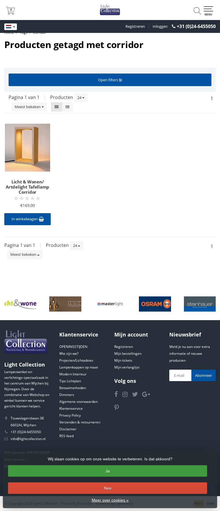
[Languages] (10, 26)
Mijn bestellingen (128, 353)
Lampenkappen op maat (78, 367)
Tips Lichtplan (70, 381)
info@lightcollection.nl (28, 438)
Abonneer (203, 375)
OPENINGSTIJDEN (73, 346)
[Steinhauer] (200, 304)
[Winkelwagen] (10, 13)
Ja (107, 471)
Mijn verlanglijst (127, 367)
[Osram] (155, 304)
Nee (107, 488)
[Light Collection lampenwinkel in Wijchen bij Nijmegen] (110, 10)
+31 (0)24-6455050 (196, 26)
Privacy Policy (70, 415)
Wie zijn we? (68, 353)
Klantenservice (71, 408)
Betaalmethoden (72, 387)
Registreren (135, 26)
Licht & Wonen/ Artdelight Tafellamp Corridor (27, 187)
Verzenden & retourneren (79, 422)
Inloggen (160, 26)
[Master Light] (110, 304)
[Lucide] (65, 304)
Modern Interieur (73, 374)
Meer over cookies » (110, 500)
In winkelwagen (25, 218)
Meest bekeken (28, 106)
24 (79, 97)
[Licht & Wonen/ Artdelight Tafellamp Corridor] (27, 147)
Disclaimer (67, 429)
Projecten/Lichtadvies (76, 360)
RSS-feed (66, 435)
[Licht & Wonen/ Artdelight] (20, 304)
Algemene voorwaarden (78, 401)
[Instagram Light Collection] (127, 395)
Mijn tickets (123, 360)
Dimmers (66, 394)
